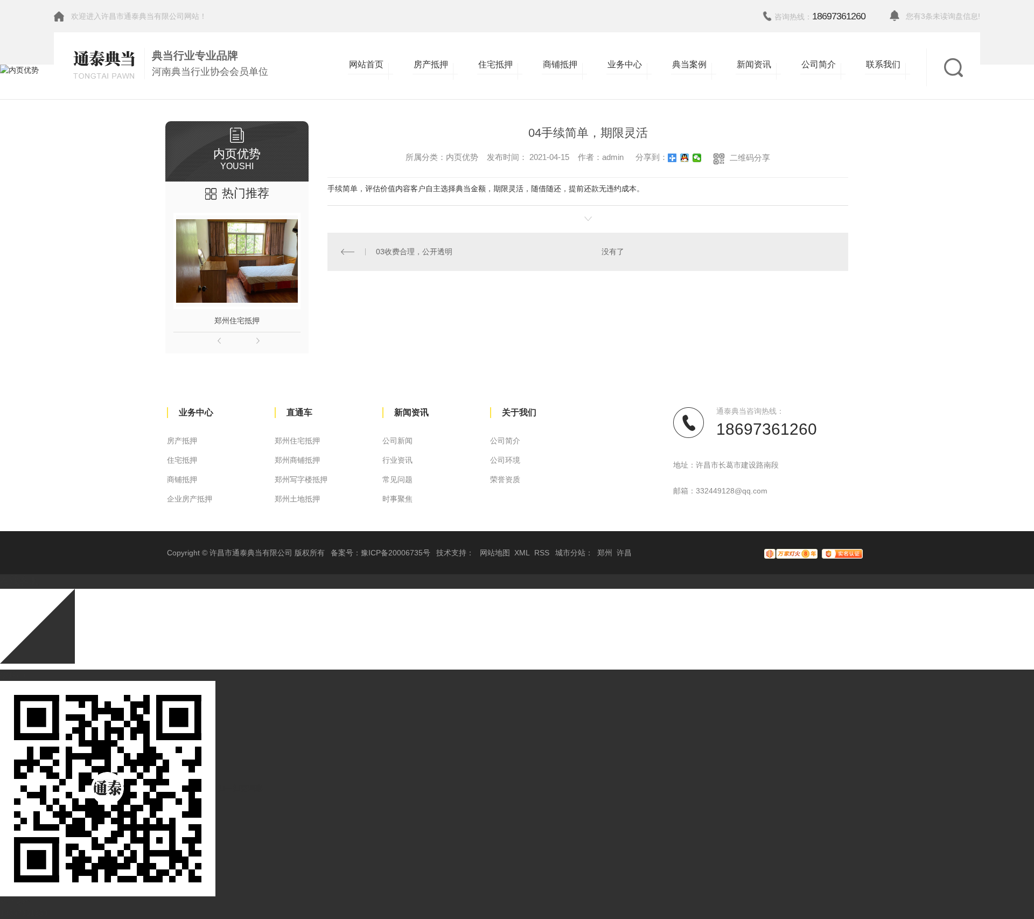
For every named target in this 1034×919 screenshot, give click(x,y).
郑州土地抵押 (297, 499)
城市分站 (570, 552)
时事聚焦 (397, 499)
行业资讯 (397, 460)
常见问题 (397, 479)
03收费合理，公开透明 (414, 251)
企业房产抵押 (189, 499)
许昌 (624, 552)
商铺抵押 (182, 479)
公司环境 (505, 460)
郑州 (604, 552)
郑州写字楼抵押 (301, 479)
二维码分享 (750, 157)
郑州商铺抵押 (297, 460)
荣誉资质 (505, 479)
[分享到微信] (697, 158)
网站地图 (495, 552)
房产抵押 (182, 440)
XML (522, 552)
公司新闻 (397, 440)
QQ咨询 (13, 675)
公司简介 (505, 440)
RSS (541, 552)
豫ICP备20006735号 (395, 552)
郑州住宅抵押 (237, 320)
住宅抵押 (182, 460)
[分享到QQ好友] (684, 158)
